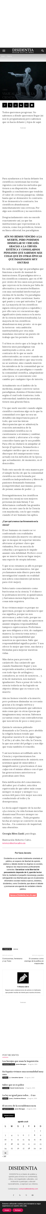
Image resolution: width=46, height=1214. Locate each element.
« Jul (4, 1156)
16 (40, 1139)
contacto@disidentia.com (28, 1189)
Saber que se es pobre (13, 1085)
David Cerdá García (17, 1088)
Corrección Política (8, 1064)
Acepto (7, 1210)
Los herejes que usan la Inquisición (20, 1061)
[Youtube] (32, 1195)
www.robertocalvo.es (13, 843)
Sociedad (6, 1088)
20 (23, 1144)
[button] (4, 51)
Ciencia (9, 56)
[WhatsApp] (15, 105)
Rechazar (18, 1210)
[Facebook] (4, 105)
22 (35, 1144)
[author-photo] (23, 983)
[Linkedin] (21, 105)
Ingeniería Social (8, 1109)
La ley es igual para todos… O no (19, 1095)
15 (34, 1139)
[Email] (26, 105)
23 (40, 1144)
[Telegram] (31, 105)
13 (23, 1139)
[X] (10, 105)
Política (5, 1077)
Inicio (3, 56)
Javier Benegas (21, 1064)
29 (35, 1148)
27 (23, 1148)
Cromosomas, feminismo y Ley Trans (12, 960)
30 (41, 1148)
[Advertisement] (23, 23)
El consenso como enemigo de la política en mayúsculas (34, 961)
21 (29, 1144)
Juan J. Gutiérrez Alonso (17, 1098)
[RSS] (19, 1195)
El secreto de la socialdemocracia (19, 1105)
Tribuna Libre (23, 986)
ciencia (15, 949)
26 (18, 1148)
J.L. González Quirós (16, 1077)
